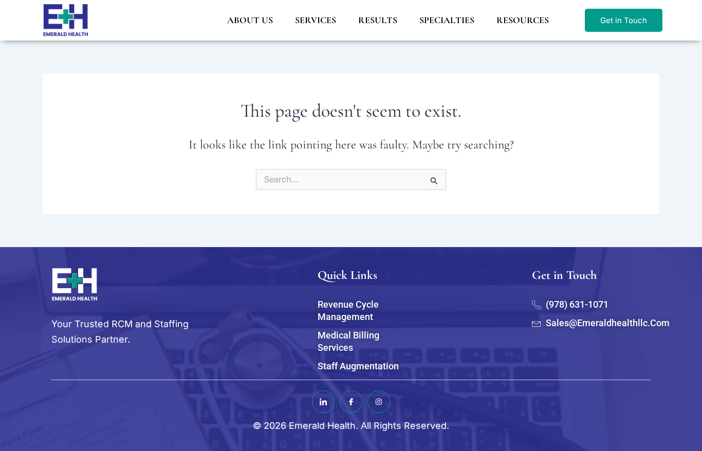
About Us (250, 20)
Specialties (446, 20)
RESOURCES (522, 20)
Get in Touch (623, 20)
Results (377, 20)
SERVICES (315, 20)
